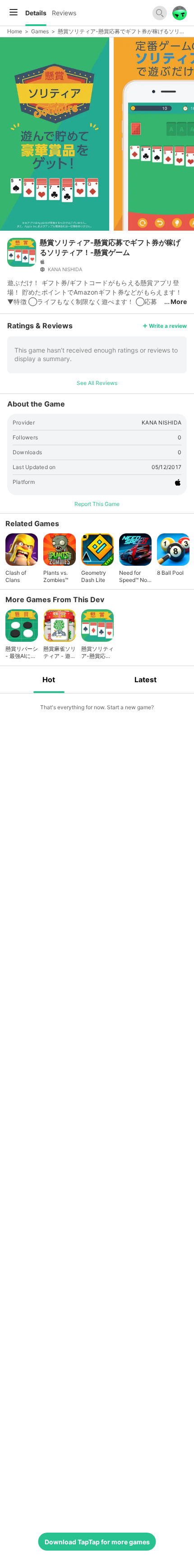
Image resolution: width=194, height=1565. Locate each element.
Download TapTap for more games (97, 1542)
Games (40, 31)
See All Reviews (97, 383)
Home (14, 31)
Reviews (64, 13)
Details (35, 13)
